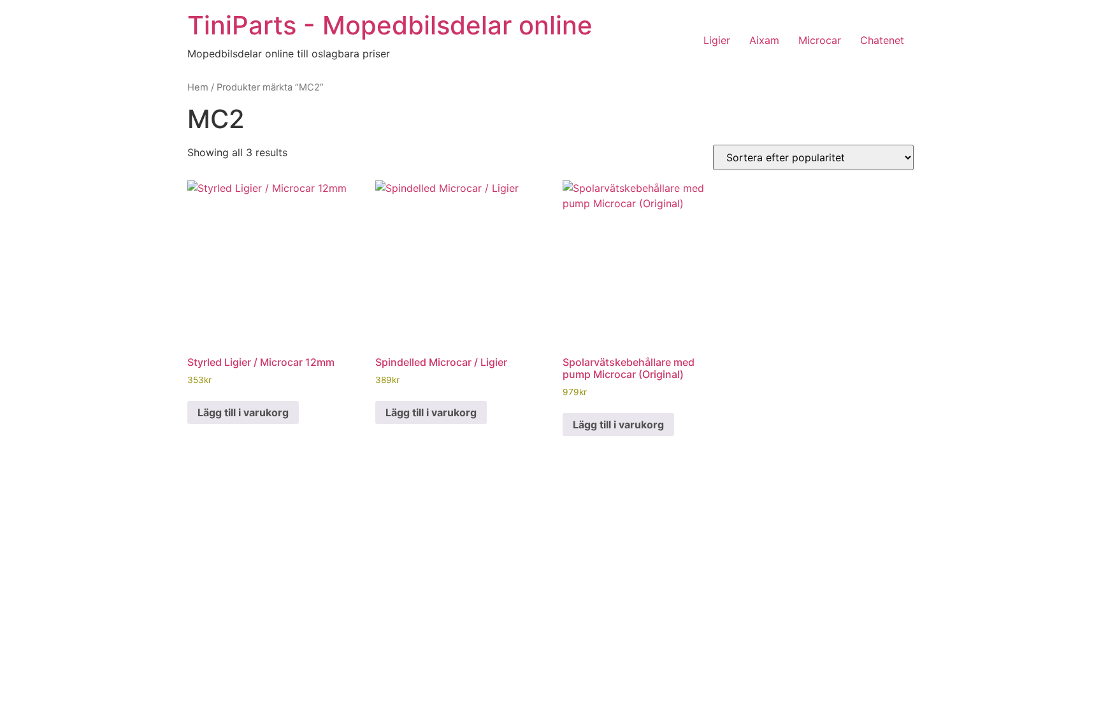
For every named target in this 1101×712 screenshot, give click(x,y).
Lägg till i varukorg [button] (243, 412)
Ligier (716, 40)
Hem (197, 87)
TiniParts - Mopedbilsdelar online (390, 25)
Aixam (764, 40)
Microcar (819, 40)
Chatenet (882, 40)
